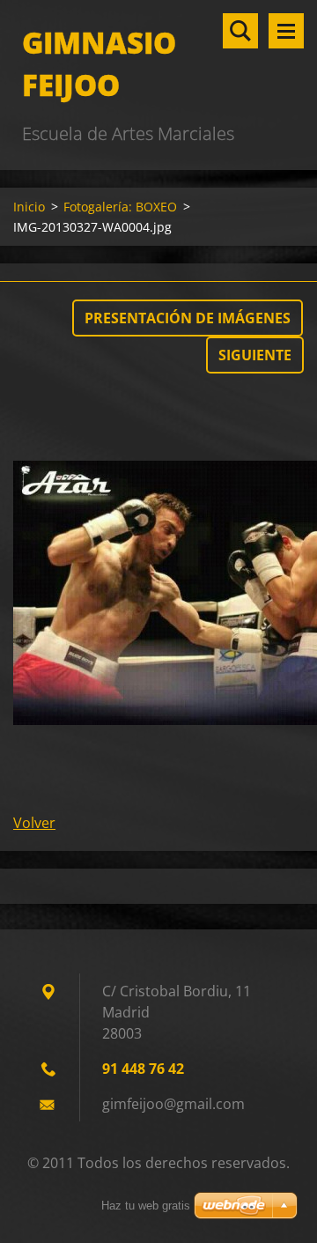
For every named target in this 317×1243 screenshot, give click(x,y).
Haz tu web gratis (145, 1205)
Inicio (29, 206)
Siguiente (254, 355)
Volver (34, 822)
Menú (286, 30)
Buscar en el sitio (240, 30)
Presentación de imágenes (188, 318)
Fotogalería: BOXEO (120, 206)
